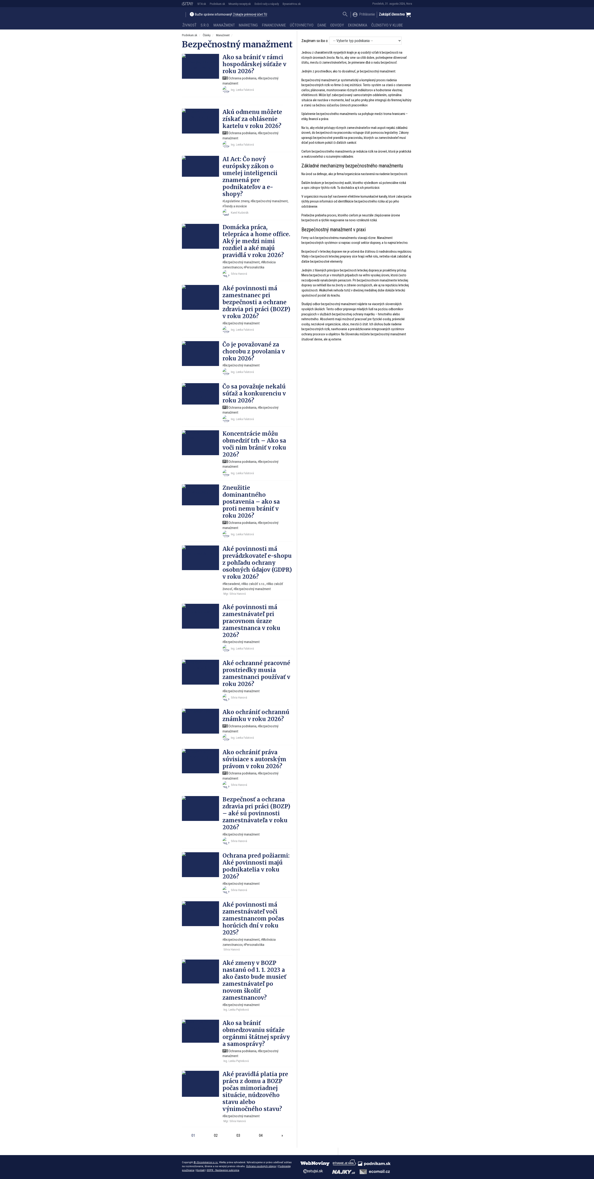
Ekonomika (357, 25)
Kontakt (200, 1170)
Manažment (224, 25)
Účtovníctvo (301, 25)
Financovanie (274, 25)
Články (206, 35)
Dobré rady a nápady (267, 4)
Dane (321, 25)
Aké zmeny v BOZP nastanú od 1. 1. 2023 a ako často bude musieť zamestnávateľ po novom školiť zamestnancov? (254, 980)
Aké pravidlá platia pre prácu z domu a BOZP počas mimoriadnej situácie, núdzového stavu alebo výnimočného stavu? (255, 1092)
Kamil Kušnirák (240, 212)
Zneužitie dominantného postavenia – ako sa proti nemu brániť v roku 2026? (251, 501)
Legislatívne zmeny (236, 201)
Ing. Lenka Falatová (242, 89)
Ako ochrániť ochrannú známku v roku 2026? (256, 716)
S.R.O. (205, 25)
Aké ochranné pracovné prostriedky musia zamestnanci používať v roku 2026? (256, 674)
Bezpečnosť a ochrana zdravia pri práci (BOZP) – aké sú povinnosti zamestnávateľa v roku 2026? (256, 813)
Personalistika (254, 267)
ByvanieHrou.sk (292, 4)
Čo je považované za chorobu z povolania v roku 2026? (254, 351)
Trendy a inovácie (235, 206)
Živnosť (189, 25)
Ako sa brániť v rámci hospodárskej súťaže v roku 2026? (254, 64)
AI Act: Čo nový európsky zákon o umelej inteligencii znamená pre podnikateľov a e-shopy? (250, 177)
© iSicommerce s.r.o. (206, 1162)
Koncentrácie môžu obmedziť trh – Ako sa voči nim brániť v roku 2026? (254, 444)
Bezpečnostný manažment (270, 201)
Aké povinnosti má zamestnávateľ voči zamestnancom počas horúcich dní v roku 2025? (253, 918)
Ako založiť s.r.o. (254, 584)
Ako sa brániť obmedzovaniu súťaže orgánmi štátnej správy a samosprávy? (256, 1033)
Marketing (248, 25)
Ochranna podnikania (242, 78)
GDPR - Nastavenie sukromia (223, 1170)
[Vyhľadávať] (345, 14)
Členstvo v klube (387, 25)
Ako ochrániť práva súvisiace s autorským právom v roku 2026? (254, 759)
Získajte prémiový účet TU (250, 14)
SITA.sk (201, 4)
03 (238, 1135)
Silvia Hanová (239, 273)
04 (261, 1135)
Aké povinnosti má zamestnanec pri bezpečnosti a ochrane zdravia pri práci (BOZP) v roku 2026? (256, 302)
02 (216, 1135)
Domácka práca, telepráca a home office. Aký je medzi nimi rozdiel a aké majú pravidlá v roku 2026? (256, 241)
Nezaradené (232, 584)
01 (193, 1135)
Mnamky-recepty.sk (240, 4)
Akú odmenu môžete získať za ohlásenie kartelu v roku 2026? (252, 119)
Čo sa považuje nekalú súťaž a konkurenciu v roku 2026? (254, 393)
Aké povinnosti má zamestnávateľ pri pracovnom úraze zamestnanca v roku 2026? (251, 621)
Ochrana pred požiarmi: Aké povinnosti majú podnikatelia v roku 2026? (256, 866)
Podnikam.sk (217, 4)
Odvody (337, 25)
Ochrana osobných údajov (261, 1166)
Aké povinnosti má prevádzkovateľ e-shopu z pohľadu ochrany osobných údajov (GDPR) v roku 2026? (257, 562)
